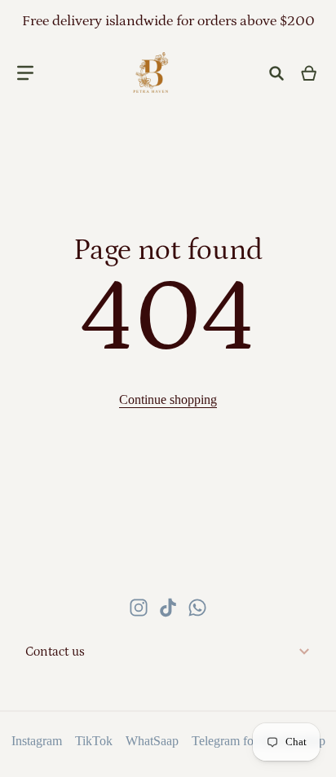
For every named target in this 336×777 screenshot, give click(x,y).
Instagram (36, 741)
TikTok (94, 741)
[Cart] (309, 73)
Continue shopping (168, 399)
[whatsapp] (197, 607)
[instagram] (138, 607)
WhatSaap (152, 741)
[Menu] (25, 73)
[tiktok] (168, 607)
